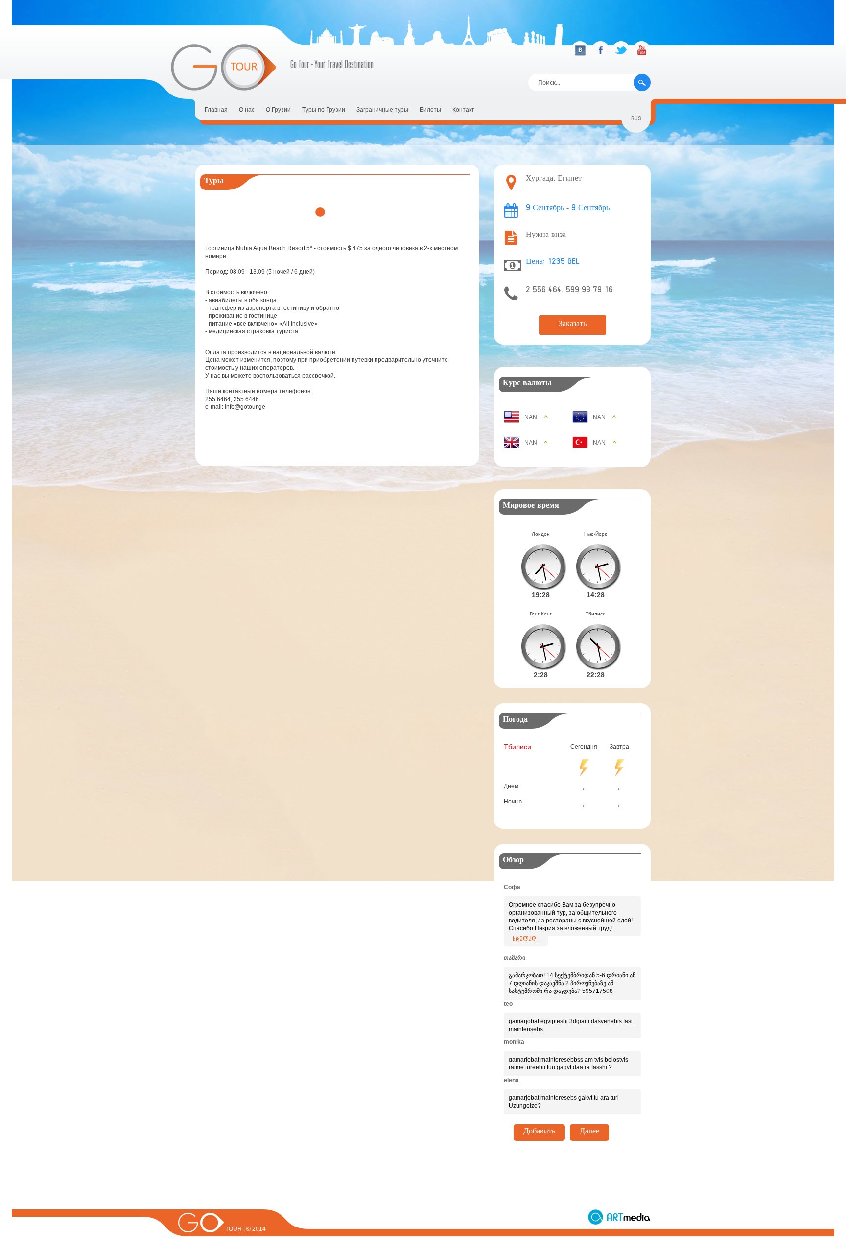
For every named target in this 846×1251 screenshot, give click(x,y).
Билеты (430, 109)
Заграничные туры (382, 109)
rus (636, 120)
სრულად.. (526, 940)
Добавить (539, 1132)
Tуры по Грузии (323, 109)
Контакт (463, 109)
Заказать (573, 325)
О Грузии (278, 109)
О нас (247, 109)
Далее (589, 1132)
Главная (216, 109)
